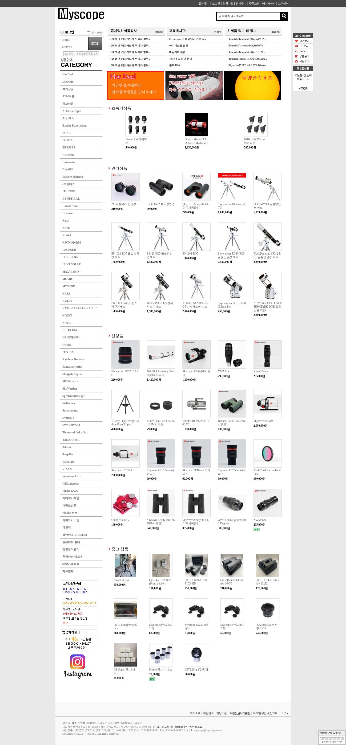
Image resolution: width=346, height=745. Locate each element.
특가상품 (68, 89)
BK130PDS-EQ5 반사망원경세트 (124, 304)
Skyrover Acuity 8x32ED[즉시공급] (195, 205)
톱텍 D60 (174, 65)
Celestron (68, 154)
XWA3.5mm (260, 371)
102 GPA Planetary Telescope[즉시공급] (161, 373)
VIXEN (67, 469)
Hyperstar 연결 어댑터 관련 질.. (187, 38)
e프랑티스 (68, 184)
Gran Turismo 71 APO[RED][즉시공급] (196, 141)
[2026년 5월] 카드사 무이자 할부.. (130, 58)
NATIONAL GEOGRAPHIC (80, 308)
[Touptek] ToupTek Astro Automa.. (247, 58)
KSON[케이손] (71, 242)
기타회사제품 (70, 498)
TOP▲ (284, 713)
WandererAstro (71, 476)
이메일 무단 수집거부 (265, 713)
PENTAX (68, 352)
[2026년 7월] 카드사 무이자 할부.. (130, 45)
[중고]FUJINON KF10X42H (196, 581)
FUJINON (68, 191)
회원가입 (228, 3)
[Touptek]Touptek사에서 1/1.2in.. (247, 52)
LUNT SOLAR (71, 264)
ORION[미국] (71, 337)
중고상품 (68, 103)
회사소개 (195, 713)
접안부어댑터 (70, 549)
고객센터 (283, 3)
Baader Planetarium (74, 125)
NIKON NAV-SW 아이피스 (254, 141)
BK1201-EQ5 (190, 253)
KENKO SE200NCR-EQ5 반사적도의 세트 (195, 304)
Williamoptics (70, 483)
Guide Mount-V (120, 520)
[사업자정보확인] (163, 726)
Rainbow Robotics (73, 359)
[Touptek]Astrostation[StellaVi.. (246, 45)
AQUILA (68, 118)
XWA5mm (224, 371)
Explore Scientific (72, 176)
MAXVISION (71, 271)
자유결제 (68, 571)
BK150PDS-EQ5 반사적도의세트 (160, 304)
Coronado (68, 162)
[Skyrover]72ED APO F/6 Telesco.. (247, 65)
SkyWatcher (69, 388)
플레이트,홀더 (71, 542)
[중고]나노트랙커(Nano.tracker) (160, 581)
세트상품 (68, 81)
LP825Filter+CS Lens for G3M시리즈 (161, 422)
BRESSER (69, 147)
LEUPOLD (69, 249)
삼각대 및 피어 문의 (180, 58)
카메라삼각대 (70, 491)
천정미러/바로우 (72, 556)
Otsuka (66, 344)
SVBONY (68, 418)
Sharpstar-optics (72, 374)
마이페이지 (268, 3)
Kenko (66, 228)
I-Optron (67, 213)
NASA (66, 293)
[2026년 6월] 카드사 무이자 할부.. (130, 52)
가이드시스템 (70, 520)
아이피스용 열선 (178, 45)
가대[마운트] (70, 513)
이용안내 (208, 713)
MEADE (67, 279)
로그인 (216, 3)
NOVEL (67, 323)
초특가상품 (121, 108)
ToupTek (67, 454)
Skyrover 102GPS (121, 470)
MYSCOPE (69, 286)
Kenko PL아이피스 (160, 669)
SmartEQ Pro (121, 580)
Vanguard (68, 461)
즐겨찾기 (204, 3)
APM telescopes (71, 111)
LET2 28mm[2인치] (196, 669)
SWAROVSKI (71, 425)
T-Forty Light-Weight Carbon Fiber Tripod (125, 422)
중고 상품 (119, 549)
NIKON (67, 315)
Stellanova (68, 403)
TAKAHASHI (71, 439)
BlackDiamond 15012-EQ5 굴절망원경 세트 (267, 255)
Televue (66, 447)
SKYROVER (70, 381)
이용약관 (221, 713)
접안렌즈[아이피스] (74, 534)
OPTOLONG (70, 330)
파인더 (66, 527)
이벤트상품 (69, 505)
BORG (66, 133)
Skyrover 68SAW (263, 421)
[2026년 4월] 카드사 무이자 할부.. (130, 65)
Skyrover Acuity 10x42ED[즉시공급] (161, 521)
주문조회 (254, 3)
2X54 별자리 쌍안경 (123, 204)
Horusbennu (70, 206)
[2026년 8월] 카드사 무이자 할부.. (130, 38)
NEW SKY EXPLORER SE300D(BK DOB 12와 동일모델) (267, 306)
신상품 (117, 335)
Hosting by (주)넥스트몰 (188, 726)
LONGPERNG (71, 257)
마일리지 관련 (177, 52)
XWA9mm (259, 520)
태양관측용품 (70, 564)
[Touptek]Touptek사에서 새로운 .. (247, 38)
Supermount (70, 410)
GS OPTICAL (71, 198)
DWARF (67, 169)
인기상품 (119, 168)
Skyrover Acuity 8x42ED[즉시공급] (195, 521)
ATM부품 (68, 96)
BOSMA (67, 140)
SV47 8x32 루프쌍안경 (161, 204)
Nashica (67, 301)
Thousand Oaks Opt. (75, 432)
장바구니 (241, 3)
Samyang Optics (72, 366)
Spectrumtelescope (73, 396)
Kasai (65, 220)
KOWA (66, 235)
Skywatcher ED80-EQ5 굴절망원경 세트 (231, 255)
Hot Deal (67, 74)
